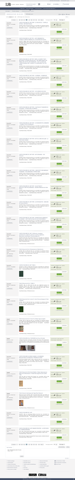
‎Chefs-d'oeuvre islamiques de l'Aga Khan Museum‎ (31, 393)
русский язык (45, 477)
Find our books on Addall (11, 469)
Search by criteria (29, 5)
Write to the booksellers (55, 0)
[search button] (39, 4)
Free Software (26, 469)
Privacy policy (42, 467)
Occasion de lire (54, 338)
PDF (61, 14)
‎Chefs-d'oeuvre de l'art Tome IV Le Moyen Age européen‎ (32, 318)
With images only (21, 16)
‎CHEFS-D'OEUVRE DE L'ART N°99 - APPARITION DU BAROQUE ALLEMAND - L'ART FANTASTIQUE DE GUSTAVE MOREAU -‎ (33, 218)
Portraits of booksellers (12, 464)
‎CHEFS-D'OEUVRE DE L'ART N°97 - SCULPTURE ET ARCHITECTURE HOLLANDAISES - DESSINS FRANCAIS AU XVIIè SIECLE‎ (33, 187)
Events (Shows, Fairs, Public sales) (13, 465)
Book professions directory (49, 8)
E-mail (68, 14)
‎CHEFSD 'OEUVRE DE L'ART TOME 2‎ (27, 265)
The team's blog (42, 462)
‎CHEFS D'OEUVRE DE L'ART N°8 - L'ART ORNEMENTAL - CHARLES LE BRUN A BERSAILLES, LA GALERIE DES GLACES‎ (32, 39)
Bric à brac (25, 467)
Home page (22, 8)
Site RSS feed (58, 464)
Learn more (49, 479)
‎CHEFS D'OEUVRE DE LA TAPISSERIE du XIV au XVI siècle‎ (32, 338)
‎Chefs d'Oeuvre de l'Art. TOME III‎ (26, 283)
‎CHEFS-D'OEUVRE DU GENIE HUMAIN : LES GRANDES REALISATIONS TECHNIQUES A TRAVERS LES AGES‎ (31, 357)
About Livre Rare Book (44, 460)
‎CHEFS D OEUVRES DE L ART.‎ (25, 412)
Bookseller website (26, 462)
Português (36, 477)
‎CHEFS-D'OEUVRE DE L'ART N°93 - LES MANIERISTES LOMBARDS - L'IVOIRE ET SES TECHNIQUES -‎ (34, 123)
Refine (67, 16)
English (28, 477)
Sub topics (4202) (29, 14)
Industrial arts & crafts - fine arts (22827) (15, 14)
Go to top (67, 458)
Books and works (29, 8)
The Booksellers (38, 8)
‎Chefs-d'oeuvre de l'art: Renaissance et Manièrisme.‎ (31, 249)
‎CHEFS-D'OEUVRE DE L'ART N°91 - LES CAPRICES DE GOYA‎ (32, 91)
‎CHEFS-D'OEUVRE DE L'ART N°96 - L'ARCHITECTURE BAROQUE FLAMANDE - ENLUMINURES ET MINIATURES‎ (33, 171)
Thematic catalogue (15, 11)
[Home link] (14, 4)
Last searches (9, 447)
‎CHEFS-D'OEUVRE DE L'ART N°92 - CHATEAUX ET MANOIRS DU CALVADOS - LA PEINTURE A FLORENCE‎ (33, 107)
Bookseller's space (65, 0)
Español (31, 477)
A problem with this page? (44, 465)
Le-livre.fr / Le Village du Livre (56, 23)
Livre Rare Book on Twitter (60, 460)
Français (40, 477)
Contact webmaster (43, 464)
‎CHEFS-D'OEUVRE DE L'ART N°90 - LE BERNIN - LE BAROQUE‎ (33, 75)
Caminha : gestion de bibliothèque (30, 464)
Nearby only (27, 16)
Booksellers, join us (27, 460)
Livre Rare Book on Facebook (61, 462)
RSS (64, 14)
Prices (25, 465)
